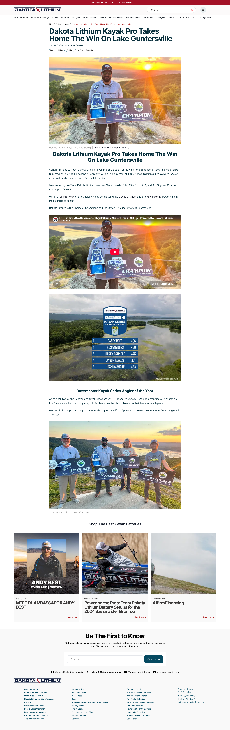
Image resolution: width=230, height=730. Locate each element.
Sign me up (153, 659)
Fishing (70, 50)
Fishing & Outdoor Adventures (106, 672)
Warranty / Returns (80, 715)
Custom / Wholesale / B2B (36, 715)
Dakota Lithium (56, 50)
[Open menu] (213, 10)
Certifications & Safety (34, 705)
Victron (171, 17)
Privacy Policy (78, 705)
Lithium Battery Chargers (35, 692)
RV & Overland (89, 17)
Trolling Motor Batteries (137, 696)
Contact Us (76, 719)
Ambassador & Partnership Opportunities (90, 702)
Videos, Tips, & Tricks (139, 672)
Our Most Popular (134, 689)
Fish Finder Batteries (136, 699)
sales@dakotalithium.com (191, 702)
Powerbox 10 (121, 147)
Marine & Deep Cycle (70, 17)
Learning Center (204, 17)
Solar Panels (132, 719)
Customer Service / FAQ (82, 712)
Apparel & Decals (186, 17)
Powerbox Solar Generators (139, 709)
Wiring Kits (148, 17)
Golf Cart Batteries (135, 705)
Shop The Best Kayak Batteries (115, 524)
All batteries (19, 17)
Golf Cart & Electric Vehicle (111, 17)
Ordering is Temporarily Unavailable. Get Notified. (111, 2)
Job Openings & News (168, 672)
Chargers (161, 17)
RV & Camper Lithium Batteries (140, 702)
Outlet (55, 17)
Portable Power (133, 17)
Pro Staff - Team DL (85, 50)
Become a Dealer (79, 692)
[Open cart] (203, 10)
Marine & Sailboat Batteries (139, 715)
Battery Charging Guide (35, 712)
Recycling (28, 702)
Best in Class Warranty (34, 709)
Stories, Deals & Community (69, 672)
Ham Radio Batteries (136, 712)
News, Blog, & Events (33, 696)
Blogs (74, 699)
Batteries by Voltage (40, 17)
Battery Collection (79, 689)
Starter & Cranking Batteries (139, 692)
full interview (66, 196)
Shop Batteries (31, 689)
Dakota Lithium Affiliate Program (39, 699)
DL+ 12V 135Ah (102, 147)
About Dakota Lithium (34, 719)
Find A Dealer (77, 709)
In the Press (77, 696)
